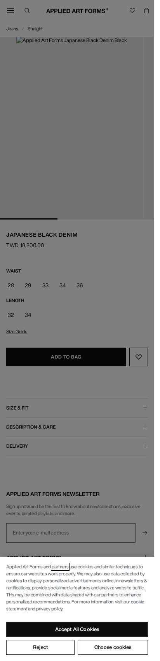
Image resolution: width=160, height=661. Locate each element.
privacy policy (49, 608)
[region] (77, 609)
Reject (40, 647)
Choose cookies (113, 647)
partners (60, 566)
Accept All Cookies (77, 629)
